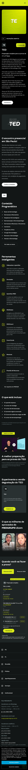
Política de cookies (10, 756)
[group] (4, 195)
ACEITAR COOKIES (14, 762)
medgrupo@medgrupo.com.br (9, 718)
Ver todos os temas (9, 244)
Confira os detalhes (9, 184)
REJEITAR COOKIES (14, 767)
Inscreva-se (7, 102)
